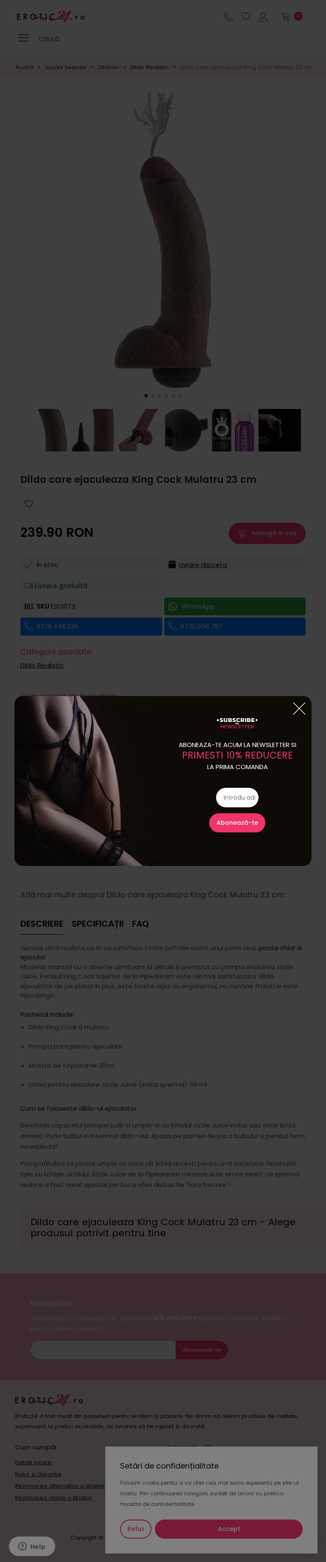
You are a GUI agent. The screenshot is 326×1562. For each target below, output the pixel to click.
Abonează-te (237, 822)
